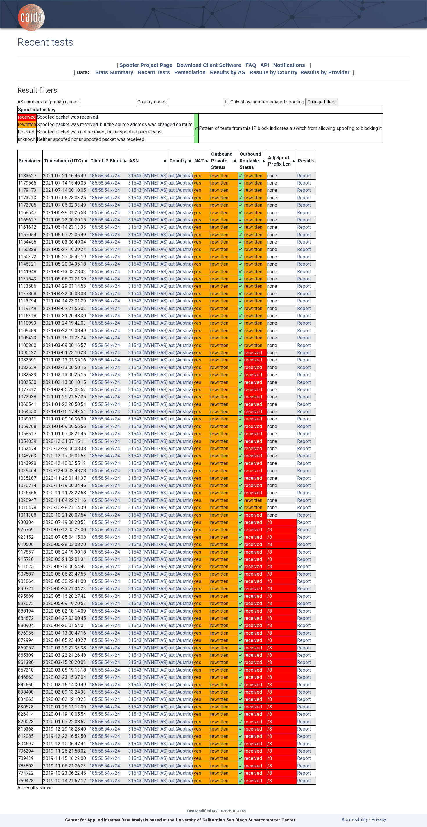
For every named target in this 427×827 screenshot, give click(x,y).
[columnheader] (30, 161)
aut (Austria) (180, 175)
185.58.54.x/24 (104, 175)
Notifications (289, 65)
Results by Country (273, 72)
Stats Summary (114, 72)
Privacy (378, 819)
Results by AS (227, 72)
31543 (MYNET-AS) (148, 175)
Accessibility (355, 819)
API (264, 65)
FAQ (250, 65)
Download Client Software (209, 65)
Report (304, 175)
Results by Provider (324, 72)
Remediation (190, 72)
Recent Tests (154, 72)
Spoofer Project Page (145, 65)
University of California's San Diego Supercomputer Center (235, 820)
